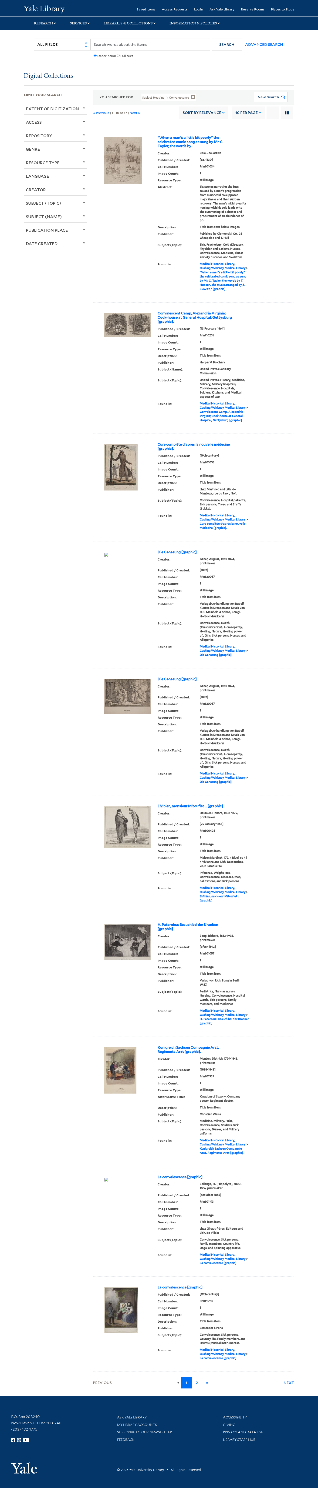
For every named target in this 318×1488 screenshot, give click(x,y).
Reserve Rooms (252, 9)
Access (34, 122)
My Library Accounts (137, 1425)
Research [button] (43, 23)
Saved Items (146, 9)
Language (37, 176)
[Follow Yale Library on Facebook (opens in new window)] (13, 1440)
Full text (126, 56)
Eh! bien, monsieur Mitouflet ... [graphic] (190, 806)
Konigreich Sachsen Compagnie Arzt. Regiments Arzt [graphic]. (188, 1049)
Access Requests (175, 9)
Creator (36, 189)
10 (246, 112)
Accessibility (235, 1417)
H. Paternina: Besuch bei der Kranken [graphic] (188, 927)
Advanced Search (264, 44)
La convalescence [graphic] (180, 1177)
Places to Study (282, 9)
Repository (39, 135)
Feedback (126, 1439)
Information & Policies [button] (193, 23)
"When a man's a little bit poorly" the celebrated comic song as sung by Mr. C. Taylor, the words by (190, 142)
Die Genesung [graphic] (177, 552)
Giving (229, 1425)
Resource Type (43, 162)
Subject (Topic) (43, 203)
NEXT (289, 1383)
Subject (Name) (44, 216)
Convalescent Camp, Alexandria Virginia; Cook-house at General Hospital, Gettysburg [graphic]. (195, 317)
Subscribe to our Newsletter (144, 1432)
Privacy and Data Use (243, 1432)
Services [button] (78, 23)
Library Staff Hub (239, 1439)
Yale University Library (44, 9)
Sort (202, 112)
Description (106, 56)
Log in (198, 9)
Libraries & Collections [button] (128, 23)
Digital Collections (48, 76)
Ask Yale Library (222, 9)
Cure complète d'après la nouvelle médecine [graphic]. (194, 446)
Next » (135, 112)
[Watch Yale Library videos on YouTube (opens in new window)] (26, 1440)
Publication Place (47, 230)
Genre (33, 149)
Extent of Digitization (52, 108)
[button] (227, 44)
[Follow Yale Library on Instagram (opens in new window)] (19, 1440)
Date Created (42, 243)
